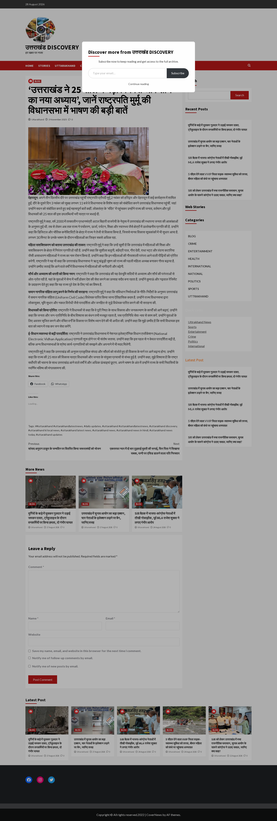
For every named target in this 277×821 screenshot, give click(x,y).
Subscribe (177, 73)
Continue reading (138, 84)
